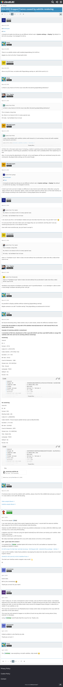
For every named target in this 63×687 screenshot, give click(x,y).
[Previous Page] (2, 14)
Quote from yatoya (10, 174)
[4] (5, 386)
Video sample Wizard (7, 501)
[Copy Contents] (59, 379)
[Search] (52, 2)
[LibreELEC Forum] (7, 2)
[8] (5, 393)
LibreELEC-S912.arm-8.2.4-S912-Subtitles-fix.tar (15, 556)
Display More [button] (31, 145)
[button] (56, 379)
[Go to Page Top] (60, 684)
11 (15, 14)
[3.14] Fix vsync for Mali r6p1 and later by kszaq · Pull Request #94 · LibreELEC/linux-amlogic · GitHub (29, 549)
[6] (5, 390)
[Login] (56, 2)
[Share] (60, 14)
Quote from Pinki (10, 105)
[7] (5, 391)
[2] (5, 383)
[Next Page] (23, 14)
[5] (5, 388)
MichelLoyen (6, 28)
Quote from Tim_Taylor (11, 210)
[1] (5, 381)
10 (12, 14)
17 (20, 14)
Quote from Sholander (11, 277)
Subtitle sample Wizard (8, 504)
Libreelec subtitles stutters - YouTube (23, 143)
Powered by (31, 684)
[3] (5, 385)
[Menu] (61, 2)
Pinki (4, 31)
